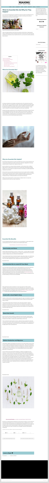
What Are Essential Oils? (6, 58)
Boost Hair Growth (7, 65)
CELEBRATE (18, 6)
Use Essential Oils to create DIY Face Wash (10, 62)
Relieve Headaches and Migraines (9, 66)
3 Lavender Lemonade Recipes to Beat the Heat (23, 419)
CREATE (25, 6)
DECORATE (30, 6)
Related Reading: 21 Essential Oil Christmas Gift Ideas (18, 244)
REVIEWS (38, 6)
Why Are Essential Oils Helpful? (8, 59)
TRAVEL (34, 6)
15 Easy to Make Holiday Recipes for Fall (9, 438)
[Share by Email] (32, 432)
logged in (8, 455)
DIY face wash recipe (28, 272)
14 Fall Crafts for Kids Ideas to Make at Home (27, 438)
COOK (13, 6)
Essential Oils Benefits (6, 60)
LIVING (22, 6)
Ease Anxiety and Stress (7, 61)
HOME (10, 6)
